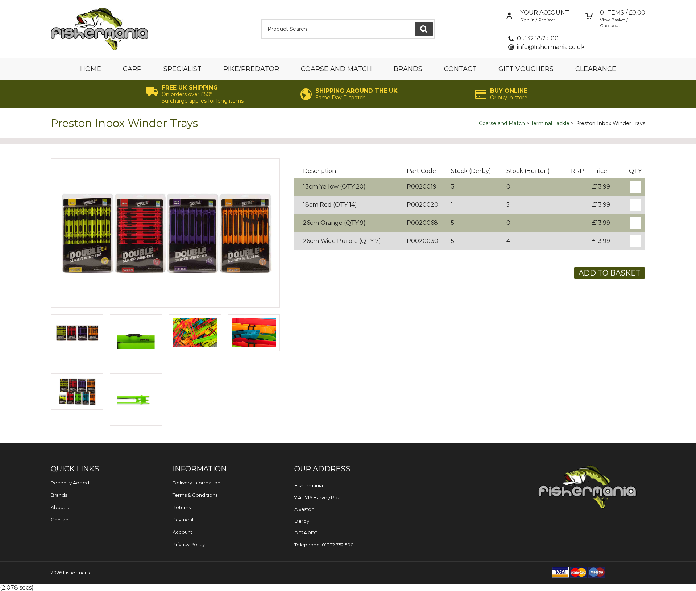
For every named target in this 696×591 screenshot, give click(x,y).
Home (90, 69)
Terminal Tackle (550, 123)
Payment (183, 519)
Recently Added (70, 482)
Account (182, 532)
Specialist (182, 69)
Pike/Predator (251, 69)
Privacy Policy (189, 544)
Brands (408, 69)
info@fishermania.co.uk (551, 47)
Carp (132, 69)
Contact (460, 69)
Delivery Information (196, 482)
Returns (182, 507)
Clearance (595, 69)
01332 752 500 (538, 38)
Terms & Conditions (195, 495)
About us (61, 507)
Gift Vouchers (526, 69)
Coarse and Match (336, 69)
